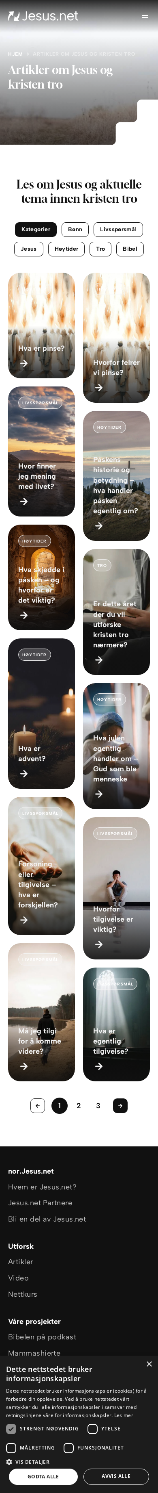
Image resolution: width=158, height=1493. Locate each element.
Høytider (67, 248)
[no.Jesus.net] (43, 16)
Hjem (15, 54)
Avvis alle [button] (116, 1476)
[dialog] (79, 1424)
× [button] (149, 1364)
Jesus (29, 248)
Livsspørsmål (118, 229)
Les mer (123, 1415)
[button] (79, 1461)
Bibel (130, 248)
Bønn (75, 229)
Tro (100, 248)
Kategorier (35, 229)
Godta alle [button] (43, 1476)
